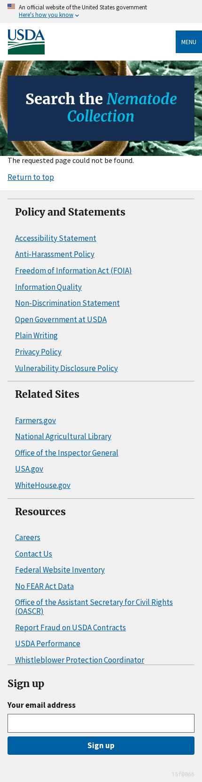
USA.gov (29, 469)
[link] (92, 42)
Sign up (101, 745)
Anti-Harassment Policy (54, 254)
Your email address (42, 705)
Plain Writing (36, 335)
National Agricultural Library (63, 436)
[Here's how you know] (101, 11)
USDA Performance (47, 643)
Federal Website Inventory (60, 570)
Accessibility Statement (55, 238)
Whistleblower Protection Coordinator (79, 660)
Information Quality (48, 287)
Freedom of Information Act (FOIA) (73, 270)
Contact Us (33, 554)
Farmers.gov (35, 420)
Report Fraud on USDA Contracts (70, 627)
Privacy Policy (38, 352)
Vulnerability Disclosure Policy (66, 368)
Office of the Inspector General (66, 453)
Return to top (31, 177)
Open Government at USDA (61, 319)
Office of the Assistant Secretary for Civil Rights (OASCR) (94, 606)
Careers (27, 537)
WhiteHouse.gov (42, 485)
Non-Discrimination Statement (67, 303)
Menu (188, 42)
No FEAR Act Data (44, 586)
